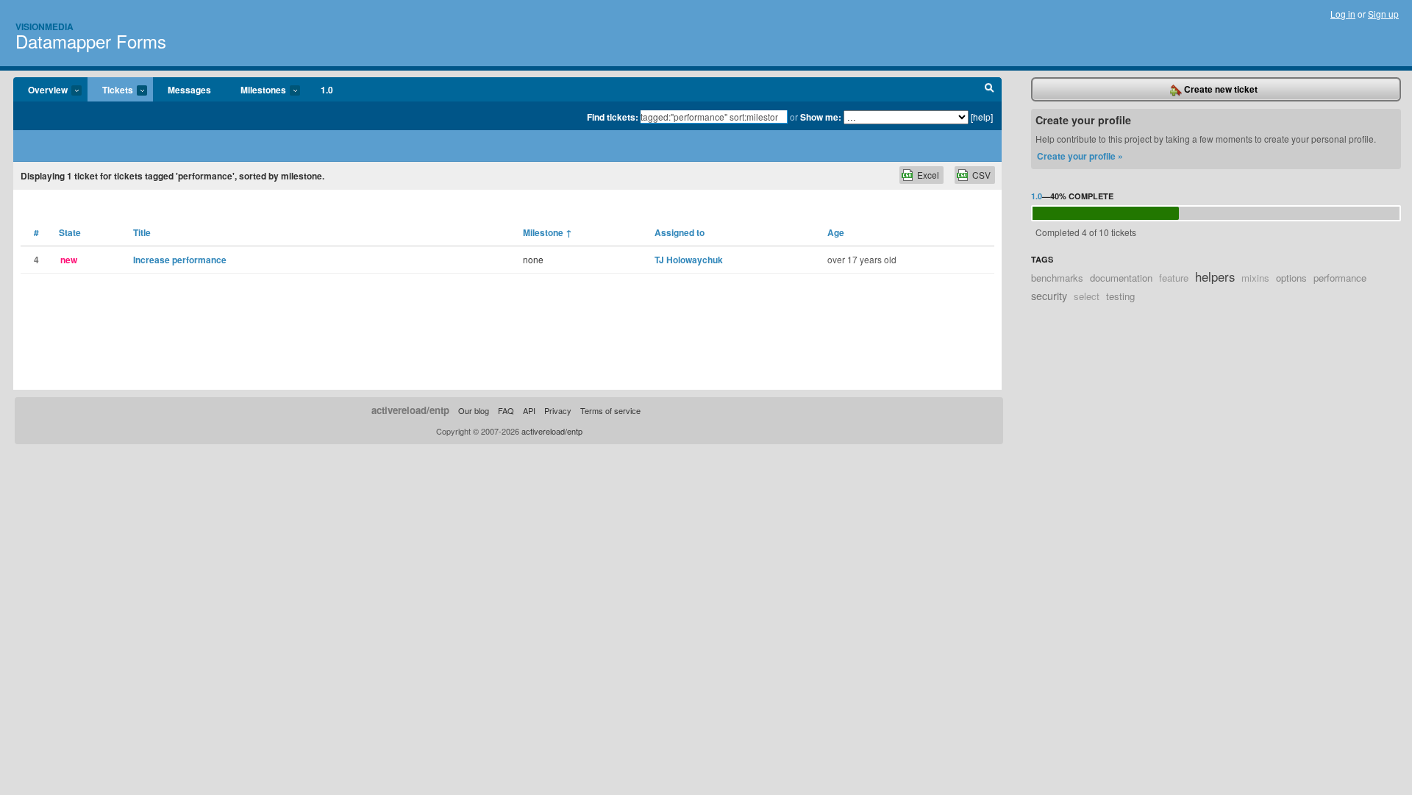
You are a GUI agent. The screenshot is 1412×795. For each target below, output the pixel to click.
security (1049, 295)
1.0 (327, 89)
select (1086, 296)
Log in (1342, 13)
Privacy (557, 410)
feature (1173, 278)
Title (142, 232)
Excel (928, 174)
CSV (981, 174)
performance (1339, 278)
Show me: (820, 117)
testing (1120, 296)
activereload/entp (410, 410)
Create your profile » (1080, 156)
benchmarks (1057, 278)
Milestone (547, 232)
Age (835, 232)
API (529, 410)
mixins (1255, 278)
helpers (1215, 276)
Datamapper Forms (90, 41)
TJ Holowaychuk (689, 259)
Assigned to (680, 232)
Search (989, 89)
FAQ (506, 410)
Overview (40, 90)
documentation (1121, 278)
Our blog (473, 410)
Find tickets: (612, 117)
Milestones (256, 90)
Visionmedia (44, 26)
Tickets (110, 90)
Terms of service (610, 410)
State (70, 232)
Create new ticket (1220, 89)
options (1291, 278)
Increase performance (180, 259)
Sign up (1383, 13)
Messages (189, 89)
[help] (982, 116)
